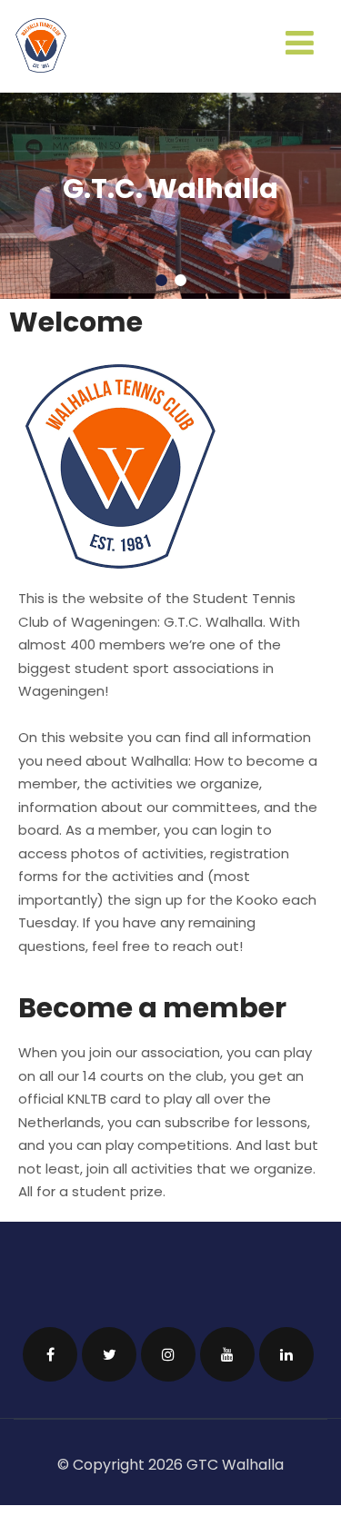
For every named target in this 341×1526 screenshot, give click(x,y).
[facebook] (50, 1349)
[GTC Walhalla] (41, 67)
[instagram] (168, 1349)
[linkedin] (286, 1349)
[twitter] (109, 1349)
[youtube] (227, 1349)
